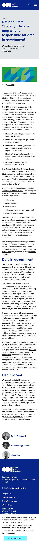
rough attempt (21, 390)
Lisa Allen (15, 455)
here (4, 385)
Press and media (8, 497)
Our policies (6, 493)
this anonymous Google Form (19, 419)
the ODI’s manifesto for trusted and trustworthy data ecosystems (19, 352)
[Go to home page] (11, 5)
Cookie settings (8, 533)
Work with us (7, 505)
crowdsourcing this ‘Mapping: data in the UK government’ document (18, 320)
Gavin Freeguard (18, 436)
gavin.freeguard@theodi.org (12, 417)
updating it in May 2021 (11, 100)
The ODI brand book (10, 501)
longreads (19, 179)
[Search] (29, 5)
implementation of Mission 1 (12, 190)
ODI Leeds (24, 397)
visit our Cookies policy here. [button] (23, 530)
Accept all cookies (15, 538)
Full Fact (18, 395)
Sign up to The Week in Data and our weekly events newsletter (9, 512)
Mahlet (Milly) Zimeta (20, 445)
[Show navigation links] (35, 4)
